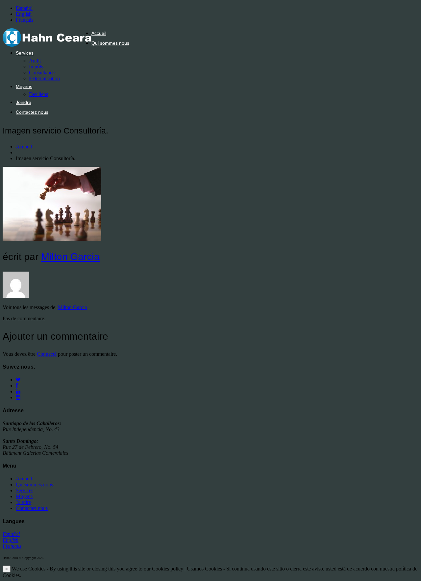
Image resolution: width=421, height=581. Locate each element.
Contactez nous (32, 112)
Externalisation (44, 78)
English (24, 14)
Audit (35, 60)
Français (24, 20)
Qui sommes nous (110, 43)
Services (25, 53)
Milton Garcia (70, 256)
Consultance (42, 72)
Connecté (47, 354)
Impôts (36, 66)
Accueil (98, 33)
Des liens (38, 94)
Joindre (23, 102)
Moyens (24, 86)
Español (24, 8)
